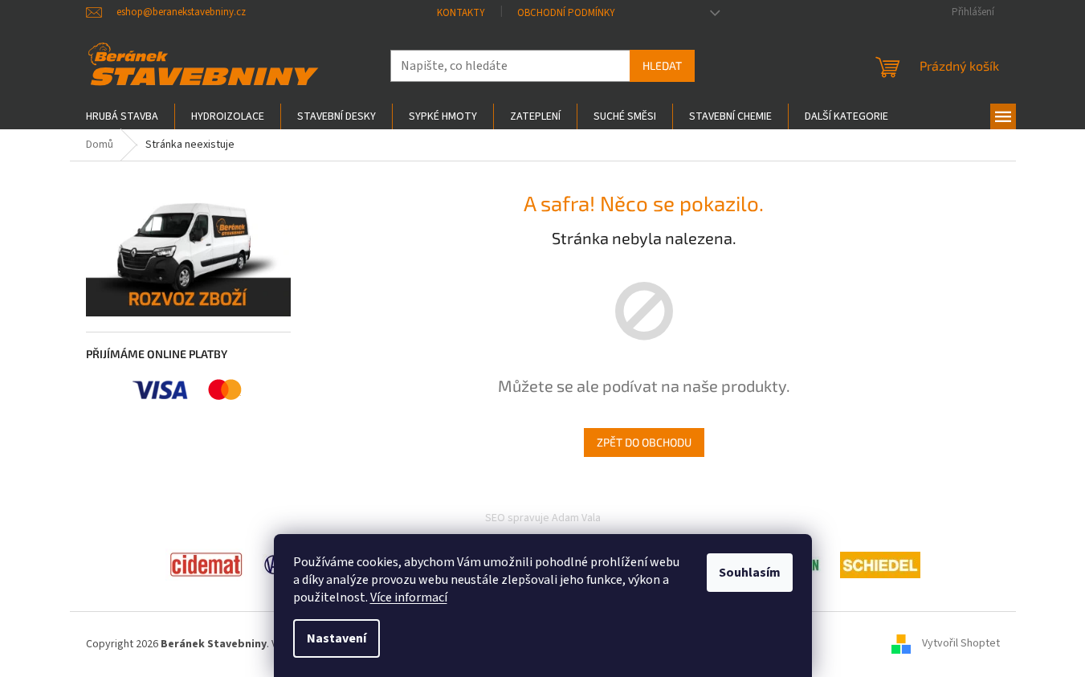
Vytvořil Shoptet (961, 644)
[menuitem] (122, 116)
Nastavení (336, 638)
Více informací (408, 597)
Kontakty (461, 13)
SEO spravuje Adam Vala (543, 518)
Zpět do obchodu (644, 442)
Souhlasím (750, 572)
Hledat (662, 65)
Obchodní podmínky (566, 13)
